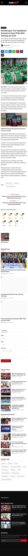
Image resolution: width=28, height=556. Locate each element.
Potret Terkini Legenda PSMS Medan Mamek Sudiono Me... (19, 450)
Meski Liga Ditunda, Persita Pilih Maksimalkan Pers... (19, 390)
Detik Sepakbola (15, 473)
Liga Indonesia (5, 466)
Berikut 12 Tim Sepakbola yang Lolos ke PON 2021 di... (19, 523)
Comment (3, 348)
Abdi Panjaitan (4, 242)
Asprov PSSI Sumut (10, 186)
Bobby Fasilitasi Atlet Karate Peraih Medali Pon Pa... (19, 382)
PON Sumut (8, 183)
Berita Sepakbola (5, 473)
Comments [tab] (4, 330)
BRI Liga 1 (13, 469)
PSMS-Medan (5, 476)
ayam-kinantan (21, 476)
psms (19, 469)
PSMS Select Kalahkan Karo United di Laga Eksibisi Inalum (13, 270)
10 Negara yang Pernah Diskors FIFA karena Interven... (18, 428)
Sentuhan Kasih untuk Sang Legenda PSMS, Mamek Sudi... (19, 435)
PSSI (16, 463)
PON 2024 (16, 183)
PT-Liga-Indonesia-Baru (16, 466)
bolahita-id (10, 463)
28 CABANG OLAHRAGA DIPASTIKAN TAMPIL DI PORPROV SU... (18, 407)
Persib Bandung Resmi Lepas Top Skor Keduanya (12, 295)
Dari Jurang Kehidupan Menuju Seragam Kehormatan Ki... (19, 443)
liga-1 (24, 466)
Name (2, 335)
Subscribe (23, 540)
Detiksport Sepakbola (6, 479)
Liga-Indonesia (5, 469)
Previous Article (15, 194)
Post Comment (5, 360)
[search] (26, 2)
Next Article (13, 200)
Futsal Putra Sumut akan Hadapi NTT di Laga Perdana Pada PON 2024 (14, 203)
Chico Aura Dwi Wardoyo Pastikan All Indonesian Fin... (19, 398)
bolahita (13, 376)
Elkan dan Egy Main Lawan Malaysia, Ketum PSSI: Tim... (19, 374)
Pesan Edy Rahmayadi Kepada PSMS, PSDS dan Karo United (13, 319)
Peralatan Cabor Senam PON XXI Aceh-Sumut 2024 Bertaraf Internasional (14, 197)
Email (2, 341)
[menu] (2, 2)
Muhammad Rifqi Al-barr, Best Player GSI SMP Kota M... (19, 419)
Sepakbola (13, 476)
